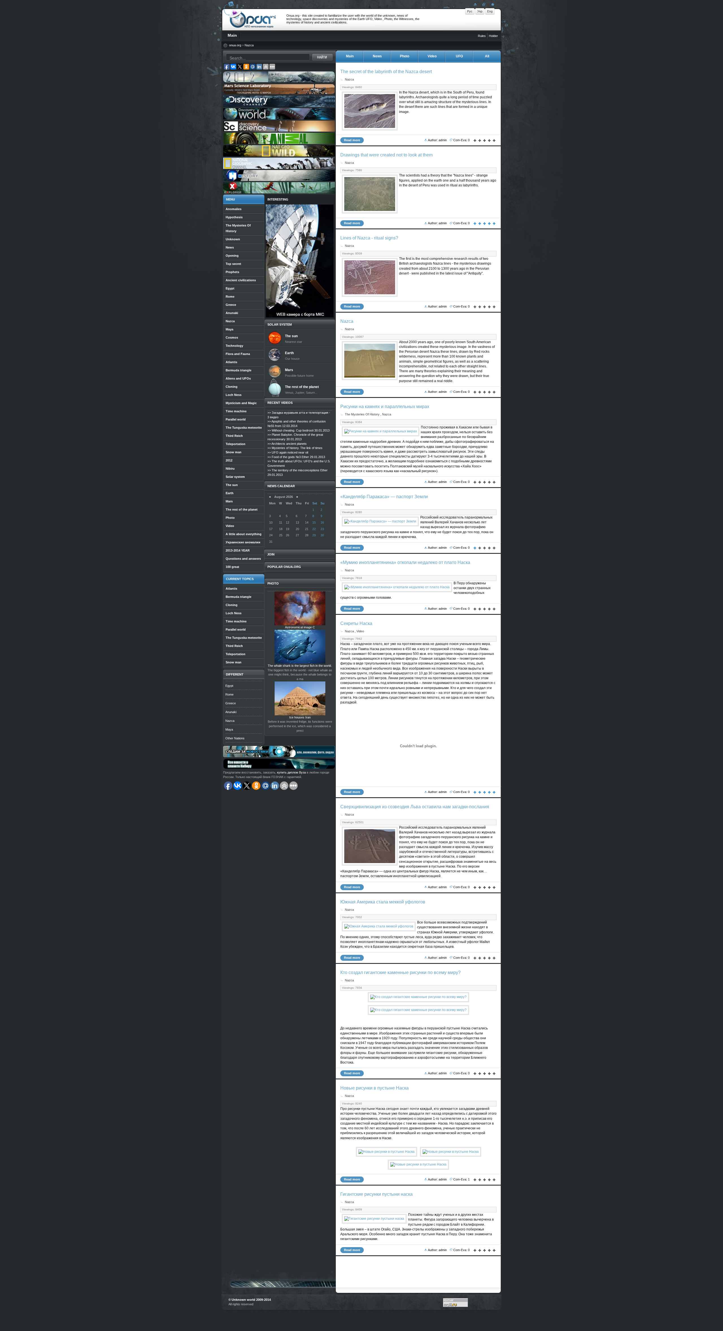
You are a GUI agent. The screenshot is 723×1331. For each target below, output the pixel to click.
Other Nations (235, 738)
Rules (482, 36)
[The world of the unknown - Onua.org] (492, 4)
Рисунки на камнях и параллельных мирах (384, 406)
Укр (479, 11)
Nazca (249, 45)
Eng (490, 11)
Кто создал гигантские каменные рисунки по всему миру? (400, 972)
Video (360, 631)
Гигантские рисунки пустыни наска (376, 1194)
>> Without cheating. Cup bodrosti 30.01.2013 (298, 430)
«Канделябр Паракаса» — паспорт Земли (384, 496)
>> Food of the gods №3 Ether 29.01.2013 (296, 457)
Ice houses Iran (300, 717)
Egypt (229, 685)
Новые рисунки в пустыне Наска (374, 1088)
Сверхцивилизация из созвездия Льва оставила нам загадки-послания (414, 806)
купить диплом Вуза (291, 772)
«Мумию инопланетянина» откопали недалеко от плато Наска (405, 562)
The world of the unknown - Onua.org (252, 19)
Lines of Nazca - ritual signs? (369, 238)
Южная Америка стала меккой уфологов (382, 901)
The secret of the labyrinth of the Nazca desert (386, 71)
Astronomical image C (300, 627)
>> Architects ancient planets (287, 443)
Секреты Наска (356, 623)
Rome (229, 694)
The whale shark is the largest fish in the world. (300, 665)
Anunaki (230, 712)
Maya (229, 729)
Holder (493, 36)
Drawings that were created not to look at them (386, 155)
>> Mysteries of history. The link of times (295, 448)
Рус (469, 11)
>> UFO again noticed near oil (287, 452)
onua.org (235, 45)
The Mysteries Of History (362, 414)
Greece (230, 703)
